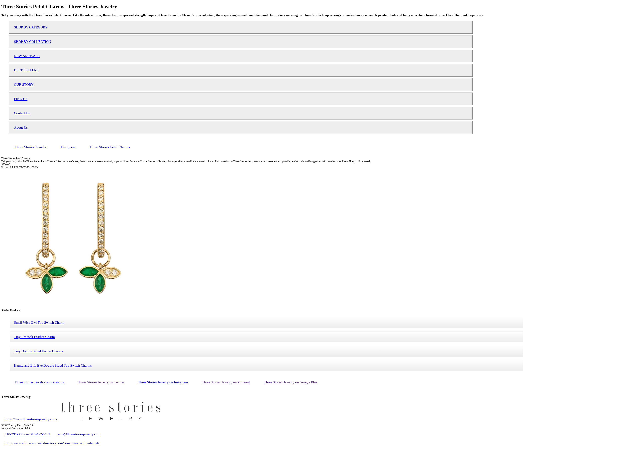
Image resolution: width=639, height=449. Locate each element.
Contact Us (22, 113)
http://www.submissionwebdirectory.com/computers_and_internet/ (52, 443)
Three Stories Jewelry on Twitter (101, 382)
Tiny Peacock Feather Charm (34, 337)
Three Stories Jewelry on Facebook (39, 382)
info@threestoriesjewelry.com (79, 434)
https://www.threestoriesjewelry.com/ (31, 419)
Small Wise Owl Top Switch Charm (39, 322)
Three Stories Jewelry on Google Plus (290, 382)
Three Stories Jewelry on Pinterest (226, 382)
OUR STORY (23, 84)
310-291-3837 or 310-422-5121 (28, 434)
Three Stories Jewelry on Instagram (163, 382)
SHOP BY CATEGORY (31, 27)
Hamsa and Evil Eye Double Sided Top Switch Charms (53, 365)
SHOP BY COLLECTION (32, 41)
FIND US (20, 99)
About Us (21, 127)
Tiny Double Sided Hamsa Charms (38, 351)
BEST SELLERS (26, 70)
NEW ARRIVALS (27, 56)
